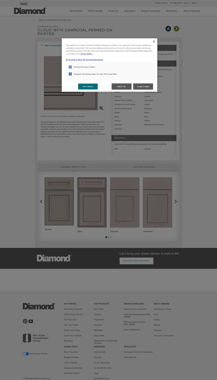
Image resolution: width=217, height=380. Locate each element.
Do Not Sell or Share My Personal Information (84, 59)
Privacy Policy (86, 53)
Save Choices (88, 86)
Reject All (121, 86)
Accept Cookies (143, 86)
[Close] (154, 41)
